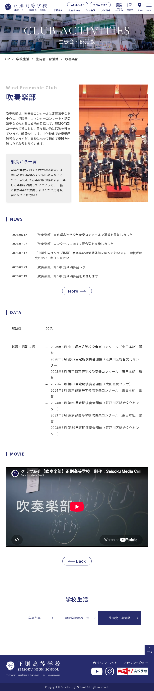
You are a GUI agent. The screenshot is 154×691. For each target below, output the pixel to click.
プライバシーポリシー (136, 662)
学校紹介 (58, 10)
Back (81, 561)
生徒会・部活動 (119, 618)
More (73, 291)
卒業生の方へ (100, 4)
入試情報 (106, 10)
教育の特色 (75, 10)
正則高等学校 (23, 7)
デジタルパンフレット (104, 662)
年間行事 (34, 618)
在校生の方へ (78, 4)
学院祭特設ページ (77, 618)
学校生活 (91, 10)
